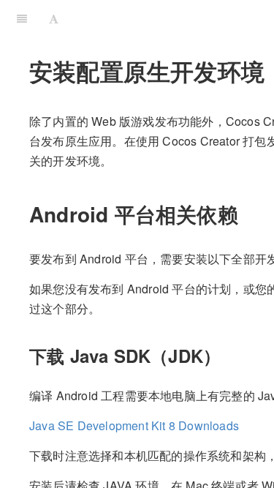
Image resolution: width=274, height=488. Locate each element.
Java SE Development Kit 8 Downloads (134, 425)
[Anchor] (248, 213)
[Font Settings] (53, 18)
